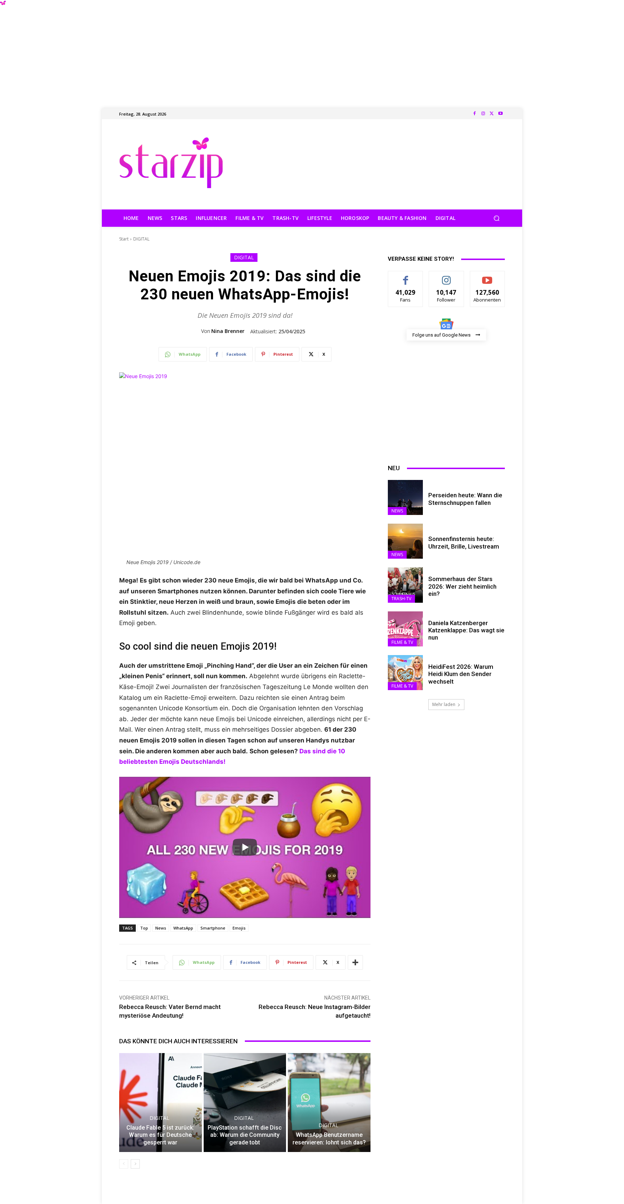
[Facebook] (474, 113)
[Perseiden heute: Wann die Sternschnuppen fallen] (405, 497)
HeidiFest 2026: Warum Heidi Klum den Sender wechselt (460, 674)
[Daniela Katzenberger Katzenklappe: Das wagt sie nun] (405, 628)
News (160, 928)
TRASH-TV (401, 598)
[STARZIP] (171, 162)
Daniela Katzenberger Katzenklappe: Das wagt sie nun (466, 630)
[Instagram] (483, 113)
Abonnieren (487, 276)
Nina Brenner (227, 331)
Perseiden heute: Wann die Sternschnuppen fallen (465, 498)
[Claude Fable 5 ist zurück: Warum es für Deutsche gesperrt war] (160, 1102)
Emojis (239, 928)
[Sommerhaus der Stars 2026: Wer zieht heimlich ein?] (405, 584)
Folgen (446, 276)
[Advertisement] (312, 50)
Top (144, 928)
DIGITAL (141, 239)
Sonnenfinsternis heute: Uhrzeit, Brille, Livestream (463, 542)
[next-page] (135, 1164)
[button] (496, 218)
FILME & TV (402, 642)
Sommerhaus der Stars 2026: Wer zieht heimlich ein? (462, 586)
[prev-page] (123, 1164)
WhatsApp (183, 928)
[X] (492, 113)
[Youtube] (500, 113)
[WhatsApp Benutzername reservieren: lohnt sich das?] (329, 1102)
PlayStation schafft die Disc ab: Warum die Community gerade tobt (245, 1135)
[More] (355, 962)
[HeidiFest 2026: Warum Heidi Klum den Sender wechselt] (405, 672)
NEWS (397, 511)
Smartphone (212, 928)
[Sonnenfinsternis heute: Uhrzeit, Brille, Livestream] (405, 541)
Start (124, 239)
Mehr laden (443, 704)
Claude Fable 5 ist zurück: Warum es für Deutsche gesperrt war (160, 1135)
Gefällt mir (405, 276)
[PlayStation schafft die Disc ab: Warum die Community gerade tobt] (245, 1102)
